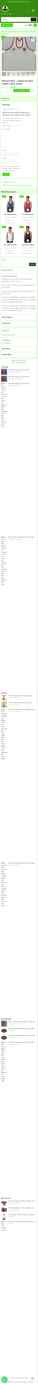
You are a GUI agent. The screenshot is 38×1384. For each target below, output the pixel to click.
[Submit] (33, 19)
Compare (32, 90)
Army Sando (9, 31)
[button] (33, 39)
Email (5, 158)
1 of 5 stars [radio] (12, 125)
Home (3, 31)
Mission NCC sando (12, 185)
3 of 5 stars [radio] (15, 125)
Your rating (7, 126)
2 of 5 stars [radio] (13, 125)
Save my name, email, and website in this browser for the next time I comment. (12, 168)
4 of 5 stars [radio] (16, 125)
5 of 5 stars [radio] (18, 125)
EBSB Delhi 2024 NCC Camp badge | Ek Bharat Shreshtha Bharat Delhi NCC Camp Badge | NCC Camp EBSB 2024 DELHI (19, 299)
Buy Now (26, 90)
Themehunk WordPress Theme (23, 1382)
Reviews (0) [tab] (5, 98)
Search (4, 260)
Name (5, 150)
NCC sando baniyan (26, 185)
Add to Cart (17, 90)
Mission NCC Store (22, 1378)
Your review (7, 129)
